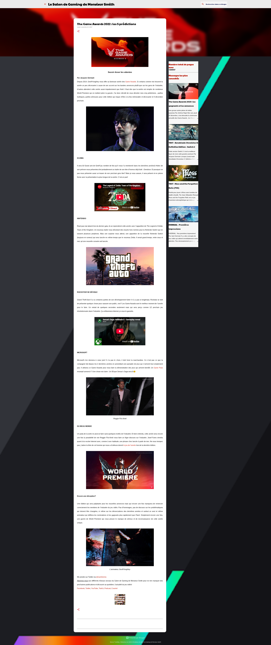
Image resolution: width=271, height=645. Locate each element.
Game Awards (130, 82)
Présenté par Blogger (137, 638)
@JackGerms (101, 577)
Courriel (114, 588)
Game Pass (158, 368)
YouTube (94, 588)
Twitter (87, 588)
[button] (78, 31)
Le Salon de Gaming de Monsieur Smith (81, 4)
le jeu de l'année (129, 445)
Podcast (107, 588)
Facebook (81, 588)
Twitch (101, 588)
